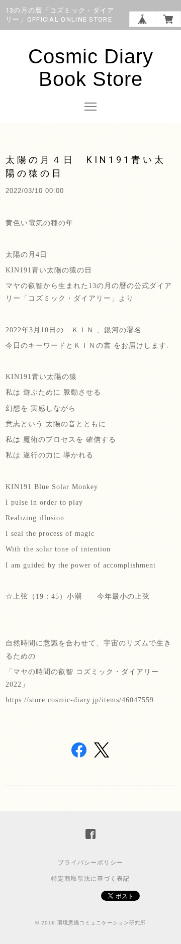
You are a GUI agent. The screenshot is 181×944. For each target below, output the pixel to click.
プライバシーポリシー (90, 862)
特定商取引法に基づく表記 (90, 878)
